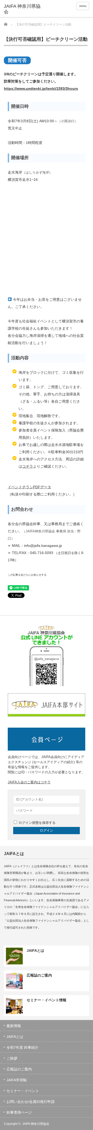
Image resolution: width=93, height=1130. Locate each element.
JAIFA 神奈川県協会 (35, 1124)
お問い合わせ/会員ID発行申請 (30, 1102)
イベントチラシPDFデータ (29, 487)
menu (82, 5)
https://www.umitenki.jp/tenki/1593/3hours (41, 88)
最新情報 (13, 1026)
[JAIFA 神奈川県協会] (22, 9)
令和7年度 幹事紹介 (22, 1047)
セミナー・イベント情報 (46, 1000)
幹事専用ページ (19, 1112)
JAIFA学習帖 (16, 1080)
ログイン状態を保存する (37, 823)
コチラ (27, 466)
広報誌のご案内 (39, 975)
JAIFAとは (35, 950)
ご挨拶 (11, 1058)
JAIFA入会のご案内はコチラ (29, 782)
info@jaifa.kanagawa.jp (43, 545)
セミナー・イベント (22, 1091)
